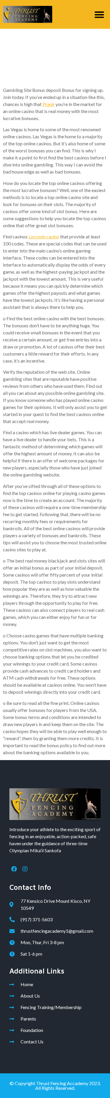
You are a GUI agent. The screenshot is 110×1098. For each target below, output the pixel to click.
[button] (99, 14)
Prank (49, 104)
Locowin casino (43, 236)
